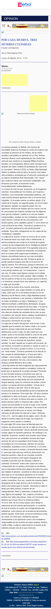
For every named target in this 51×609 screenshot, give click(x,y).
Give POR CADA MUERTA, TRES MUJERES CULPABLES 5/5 (11, 68)
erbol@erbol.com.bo (26, 595)
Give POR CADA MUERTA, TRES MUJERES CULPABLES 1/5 (2, 68)
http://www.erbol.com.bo (27, 592)
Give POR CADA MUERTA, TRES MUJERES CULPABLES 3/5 (7, 68)
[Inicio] (24, 4)
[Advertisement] (14, 80)
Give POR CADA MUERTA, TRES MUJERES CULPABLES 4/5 (9, 68)
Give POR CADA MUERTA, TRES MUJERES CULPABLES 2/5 (5, 68)
